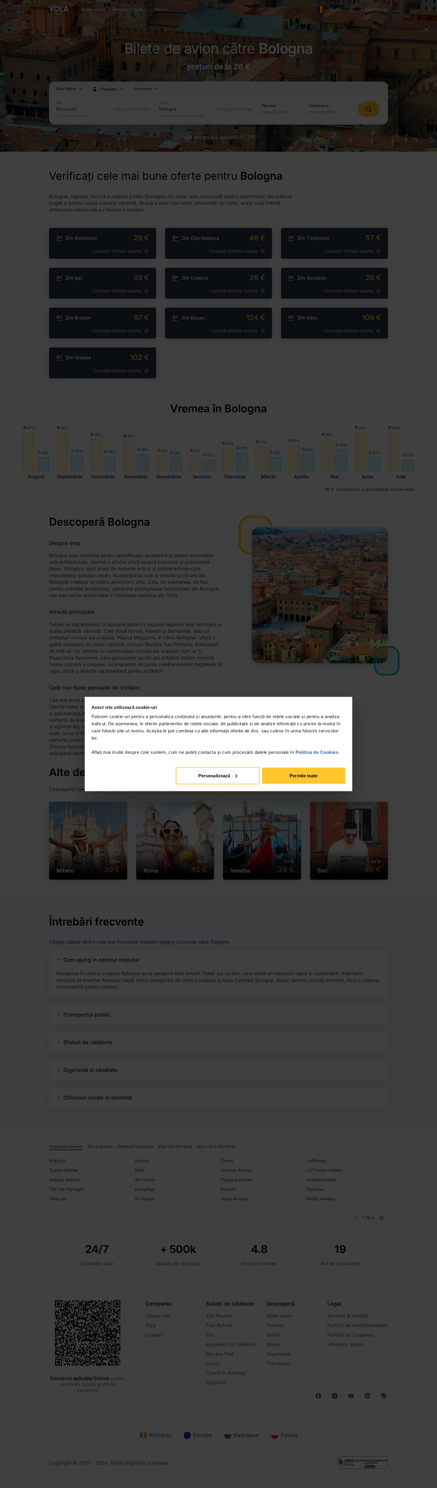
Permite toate (303, 775)
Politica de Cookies (316, 752)
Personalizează (214, 775)
